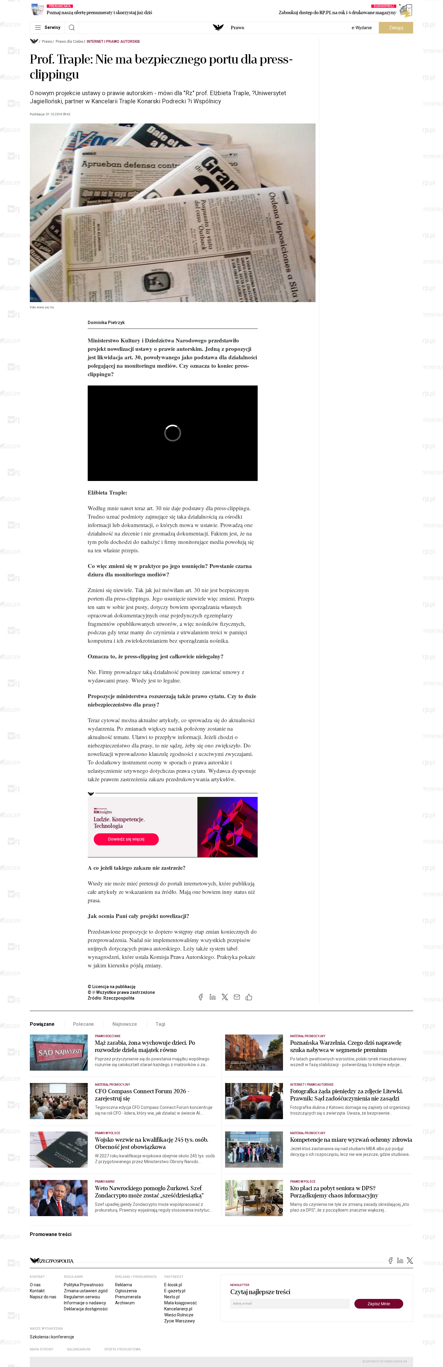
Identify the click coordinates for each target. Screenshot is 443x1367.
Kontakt (37, 1290)
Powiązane (42, 1024)
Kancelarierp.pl (178, 1308)
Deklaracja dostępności (86, 1308)
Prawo (237, 28)
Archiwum (125, 1302)
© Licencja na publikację (112, 986)
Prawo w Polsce (107, 1133)
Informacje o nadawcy (85, 1302)
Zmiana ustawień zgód (86, 1290)
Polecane (83, 1024)
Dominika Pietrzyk (106, 322)
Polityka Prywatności (83, 1284)
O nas (35, 1284)
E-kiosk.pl (173, 1284)
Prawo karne (105, 1181)
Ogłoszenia (126, 1290)
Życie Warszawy (179, 1321)
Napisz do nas (43, 1296)
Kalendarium (78, 1349)
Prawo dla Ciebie (69, 41)
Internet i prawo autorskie (113, 41)
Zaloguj (396, 27)
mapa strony (41, 1349)
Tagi (160, 1024)
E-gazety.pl (174, 1290)
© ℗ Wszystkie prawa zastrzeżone (121, 992)
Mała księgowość (180, 1302)
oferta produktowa (122, 1349)
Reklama (123, 1284)
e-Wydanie (362, 27)
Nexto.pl (172, 1296)
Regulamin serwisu (82, 1296)
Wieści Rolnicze (178, 1314)
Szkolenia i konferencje (52, 1336)
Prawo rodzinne (108, 1036)
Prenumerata (128, 1296)
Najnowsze (124, 1024)
